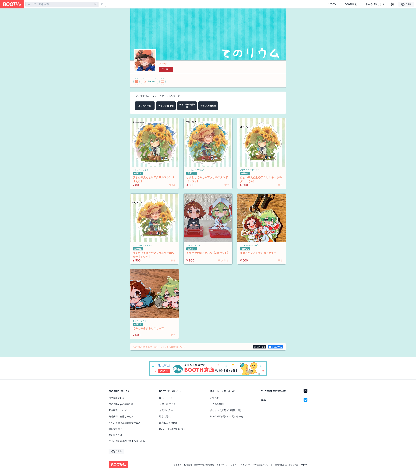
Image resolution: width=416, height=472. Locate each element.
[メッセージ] (162, 81)
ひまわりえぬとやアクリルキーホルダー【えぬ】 (261, 179)
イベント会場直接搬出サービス (124, 422)
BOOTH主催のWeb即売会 (172, 428)
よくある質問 (217, 404)
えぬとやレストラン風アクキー (258, 252)
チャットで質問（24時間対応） (226, 410)
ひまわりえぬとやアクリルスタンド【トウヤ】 (207, 179)
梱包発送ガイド (116, 428)
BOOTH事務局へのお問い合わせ (226, 416)
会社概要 (177, 465)
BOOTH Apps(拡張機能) (121, 404)
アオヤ (163, 63)
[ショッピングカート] (392, 4)
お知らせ (214, 398)
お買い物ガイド (167, 404)
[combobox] (61, 4)
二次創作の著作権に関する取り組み (127, 441)
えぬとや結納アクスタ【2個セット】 (208, 252)
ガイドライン (222, 465)
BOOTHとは (351, 4)
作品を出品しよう (375, 4)
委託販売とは (115, 435)
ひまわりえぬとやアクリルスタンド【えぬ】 (153, 179)
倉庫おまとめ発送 (168, 422)
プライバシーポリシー (240, 465)
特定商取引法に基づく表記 (286, 465)
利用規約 (188, 465)
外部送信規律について (262, 465)
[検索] (95, 4)
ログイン (331, 4)
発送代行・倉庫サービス (121, 416)
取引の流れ (165, 416)
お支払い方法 (166, 410)
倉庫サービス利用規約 (204, 465)
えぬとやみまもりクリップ (148, 328)
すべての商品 (143, 96)
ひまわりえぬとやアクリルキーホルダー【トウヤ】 (153, 254)
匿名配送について (118, 410)
